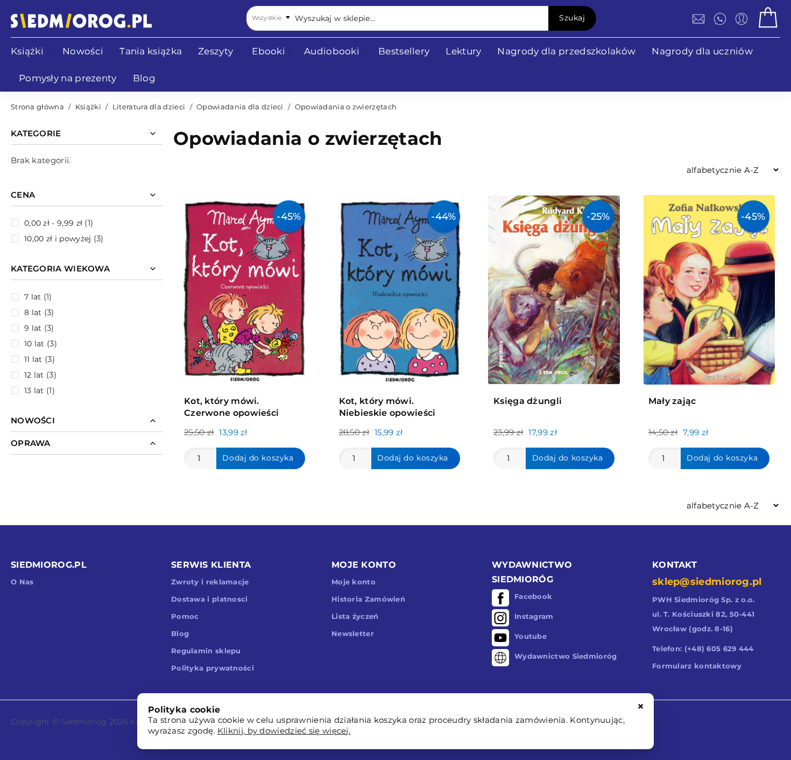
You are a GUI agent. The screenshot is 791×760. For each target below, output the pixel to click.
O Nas (22, 581)
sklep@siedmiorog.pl (707, 582)
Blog (180, 633)
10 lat (34, 343)
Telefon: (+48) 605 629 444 (703, 648)
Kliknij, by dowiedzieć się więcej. (283, 731)
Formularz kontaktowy (696, 665)
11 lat (33, 359)
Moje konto (353, 581)
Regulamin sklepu (206, 650)
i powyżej (57, 238)
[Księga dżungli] (554, 287)
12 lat (34, 375)
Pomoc (185, 616)
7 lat (32, 297)
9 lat (33, 328)
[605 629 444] (720, 19)
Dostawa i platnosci (209, 599)
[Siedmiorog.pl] (81, 20)
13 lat (34, 390)
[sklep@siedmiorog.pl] (698, 19)
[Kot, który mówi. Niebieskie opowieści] (399, 287)
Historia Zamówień (368, 599)
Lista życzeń (355, 616)
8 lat (33, 312)
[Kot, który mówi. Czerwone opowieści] (244, 287)
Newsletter (352, 633)
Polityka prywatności (212, 668)
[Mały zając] (709, 287)
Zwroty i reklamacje (210, 581)
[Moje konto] (741, 19)
